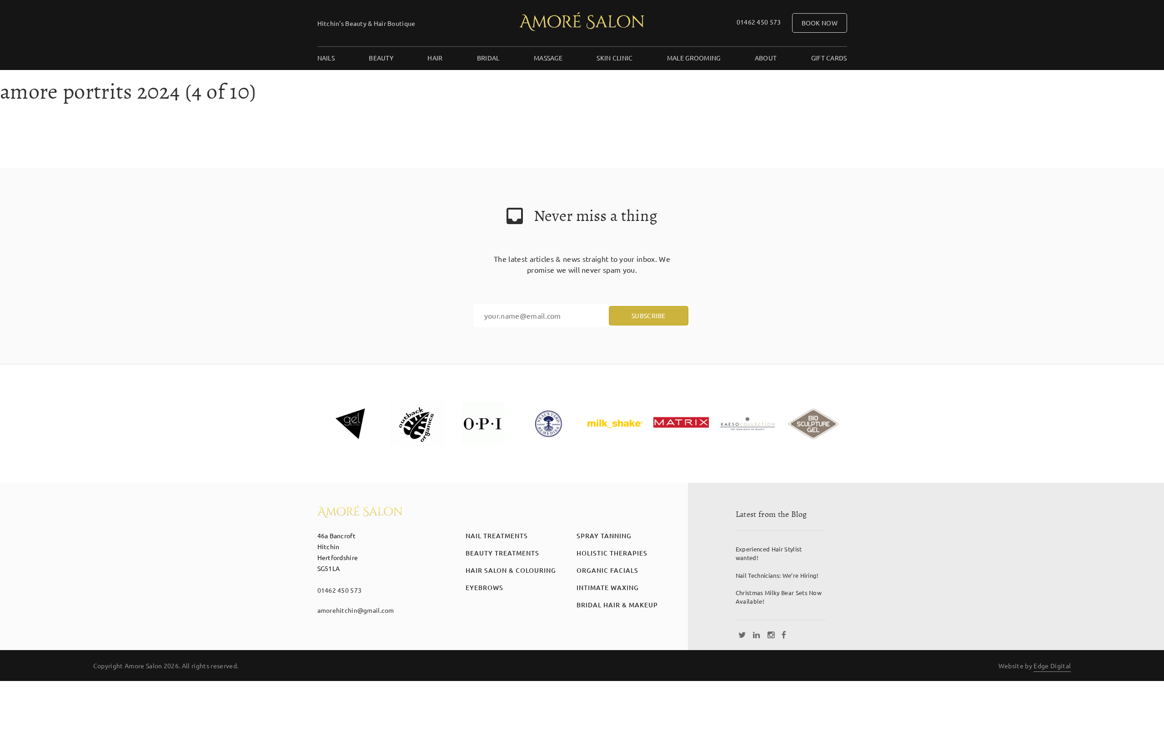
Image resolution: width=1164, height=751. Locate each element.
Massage (548, 58)
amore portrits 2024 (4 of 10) (128, 91)
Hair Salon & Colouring (511, 570)
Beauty (381, 58)
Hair (434, 58)
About (766, 58)
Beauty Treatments (502, 553)
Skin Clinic (614, 58)
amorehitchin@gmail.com (355, 610)
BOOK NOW (820, 23)
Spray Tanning (604, 535)
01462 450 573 (759, 22)
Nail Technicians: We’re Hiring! (777, 575)
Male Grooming (694, 58)
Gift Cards (829, 58)
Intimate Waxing (608, 587)
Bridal (488, 58)
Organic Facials (607, 570)
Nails (326, 58)
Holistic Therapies (612, 553)
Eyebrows (484, 587)
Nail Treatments (497, 535)
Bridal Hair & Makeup (617, 605)
